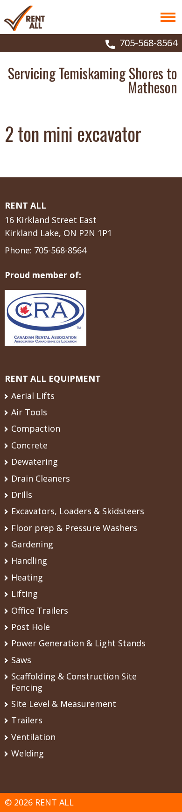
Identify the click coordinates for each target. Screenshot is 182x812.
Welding (27, 753)
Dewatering (34, 461)
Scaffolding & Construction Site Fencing (74, 682)
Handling (29, 560)
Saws (21, 659)
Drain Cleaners (40, 478)
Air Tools (29, 412)
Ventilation (33, 736)
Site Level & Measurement (63, 703)
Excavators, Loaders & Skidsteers (77, 511)
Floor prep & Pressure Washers (74, 527)
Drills (21, 494)
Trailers (26, 720)
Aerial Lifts (33, 395)
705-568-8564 (148, 42)
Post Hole (30, 626)
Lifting (24, 593)
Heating (27, 577)
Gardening (32, 544)
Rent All (24, 18)
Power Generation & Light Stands (78, 643)
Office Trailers (39, 610)
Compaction (35, 428)
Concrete (29, 445)
